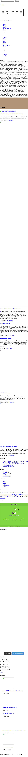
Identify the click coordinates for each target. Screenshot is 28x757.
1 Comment (9, 320)
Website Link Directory (4, 392)
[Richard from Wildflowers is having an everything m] (8, 627)
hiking (23, 492)
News (4, 483)
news (24, 494)
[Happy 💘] (3, 616)
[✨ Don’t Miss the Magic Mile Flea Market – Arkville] (3, 573)
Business (5, 481)
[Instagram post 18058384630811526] (25, 617)
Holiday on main (4, 494)
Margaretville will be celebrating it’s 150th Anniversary (11, 114)
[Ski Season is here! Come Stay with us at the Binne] (14, 633)
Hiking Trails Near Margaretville (10, 462)
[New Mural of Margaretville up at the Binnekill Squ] (14, 542)
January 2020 (6, 476)
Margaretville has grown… (5, 338)
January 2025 (6, 473)
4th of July (2, 492)
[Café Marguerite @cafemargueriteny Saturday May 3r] (8, 536)
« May (1, 672)
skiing (6, 496)
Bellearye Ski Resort (7, 492)
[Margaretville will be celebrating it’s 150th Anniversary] (8, 111)
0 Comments (10, 120)
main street (9, 494)
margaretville (17, 494)
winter (24, 496)
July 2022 (5, 474)
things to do (19, 496)
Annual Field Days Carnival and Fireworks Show (10, 308)
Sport (4, 484)
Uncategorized (6, 485)
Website (4, 487)
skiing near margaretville (11, 496)
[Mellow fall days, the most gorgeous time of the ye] (19, 625)
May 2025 (5, 472)
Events (12, 492)
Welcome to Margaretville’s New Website (8, 446)
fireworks (18, 492)
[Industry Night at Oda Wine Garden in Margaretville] (25, 538)
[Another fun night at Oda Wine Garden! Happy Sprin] (19, 539)
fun (20, 492)
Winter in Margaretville (5, 323)
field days (15, 492)
